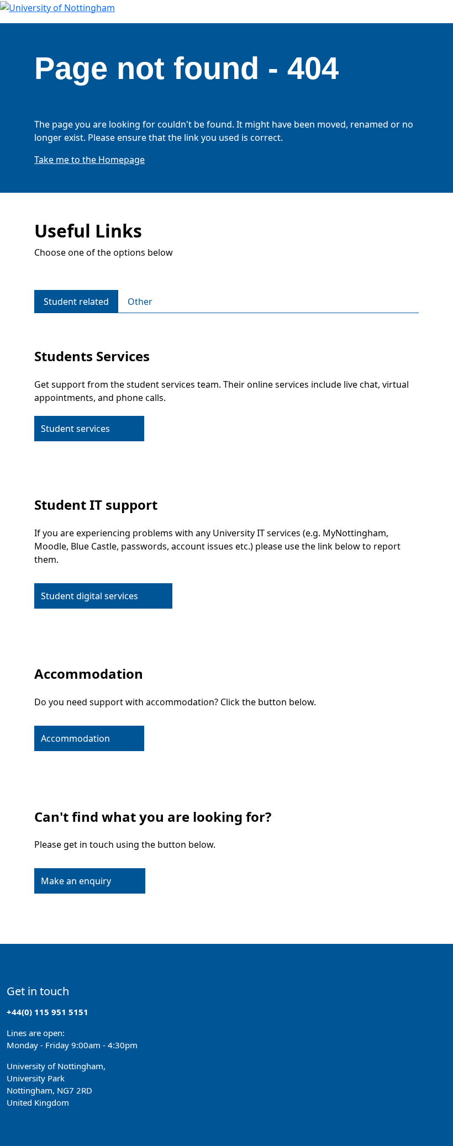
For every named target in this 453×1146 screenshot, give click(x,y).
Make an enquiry (76, 881)
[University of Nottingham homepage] (57, 7)
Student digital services (89, 596)
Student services (75, 429)
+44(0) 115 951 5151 (47, 1011)
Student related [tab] (76, 301)
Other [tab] (140, 301)
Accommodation (75, 738)
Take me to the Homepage (89, 160)
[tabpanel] (226, 614)
